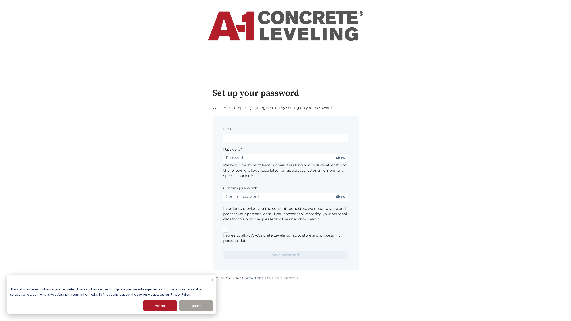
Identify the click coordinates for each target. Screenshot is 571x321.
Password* (232, 149)
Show (340, 158)
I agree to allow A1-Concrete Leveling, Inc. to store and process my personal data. (282, 238)
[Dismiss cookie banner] (211, 280)
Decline (196, 305)
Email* (229, 129)
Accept (160, 305)
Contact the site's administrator (270, 278)
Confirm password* (240, 188)
